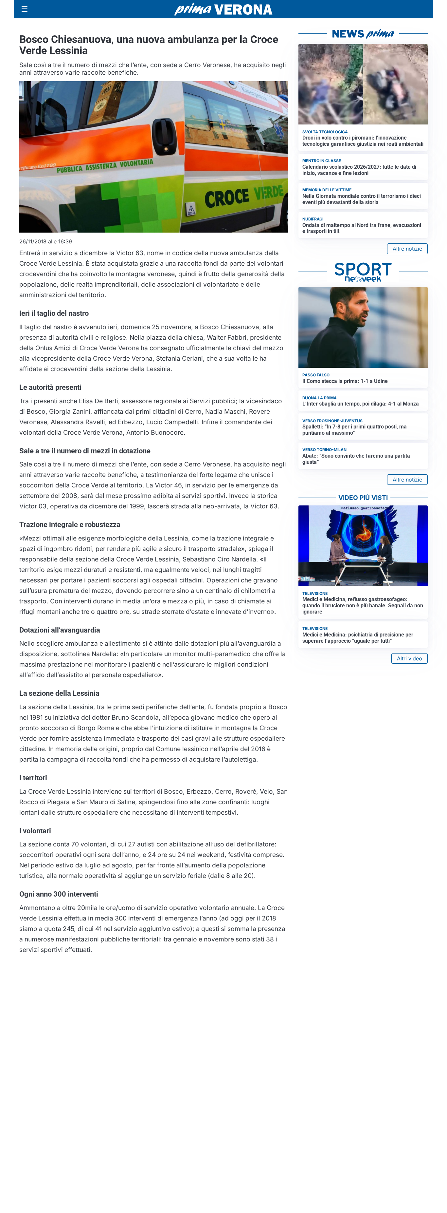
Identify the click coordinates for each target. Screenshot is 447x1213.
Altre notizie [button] (407, 248)
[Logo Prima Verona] (223, 9)
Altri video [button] (409, 658)
